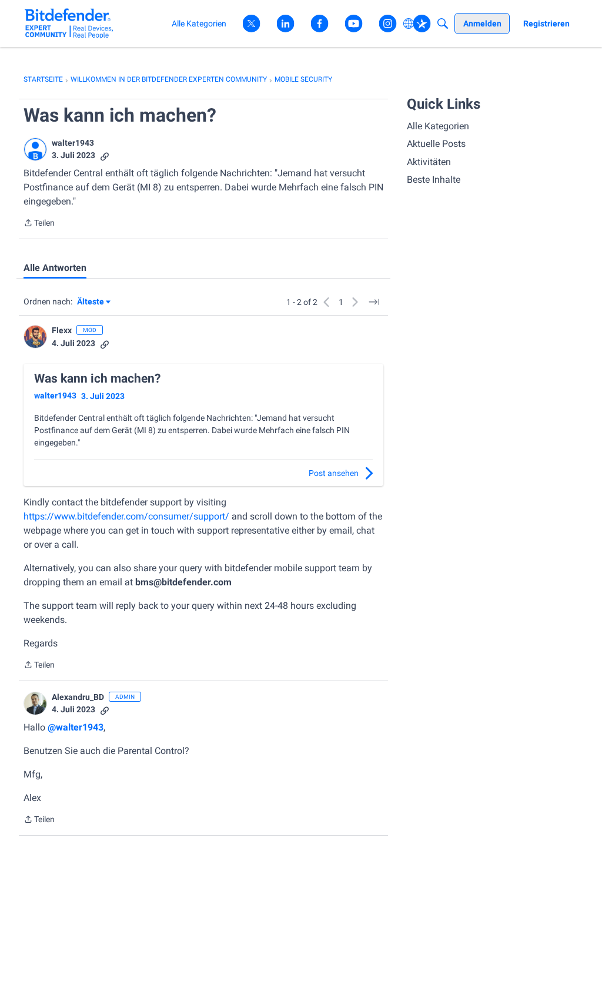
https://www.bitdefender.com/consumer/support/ (126, 516)
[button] (35, 149)
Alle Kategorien (438, 126)
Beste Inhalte (433, 179)
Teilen (39, 224)
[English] (69, 23)
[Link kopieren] (105, 155)
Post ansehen (334, 473)
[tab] (54, 268)
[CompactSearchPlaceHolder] (442, 23)
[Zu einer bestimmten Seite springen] (373, 302)
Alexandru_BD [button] (78, 697)
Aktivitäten (429, 161)
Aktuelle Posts (436, 143)
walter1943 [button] (73, 143)
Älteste (94, 302)
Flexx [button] (62, 330)
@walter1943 (75, 727)
